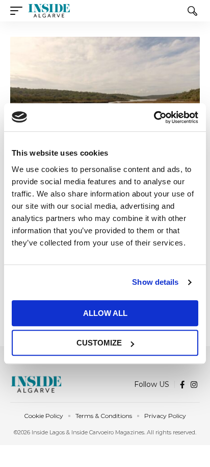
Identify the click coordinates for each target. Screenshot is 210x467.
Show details (155, 282)
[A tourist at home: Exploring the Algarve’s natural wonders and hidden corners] (105, 94)
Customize (99, 342)
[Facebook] (182, 384)
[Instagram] (194, 384)
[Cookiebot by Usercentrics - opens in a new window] (153, 117)
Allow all (105, 313)
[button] (19, 10)
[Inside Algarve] (49, 10)
